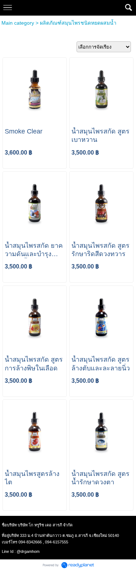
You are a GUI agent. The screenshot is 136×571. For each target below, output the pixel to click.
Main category (17, 23)
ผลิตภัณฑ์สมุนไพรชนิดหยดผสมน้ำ (78, 23)
